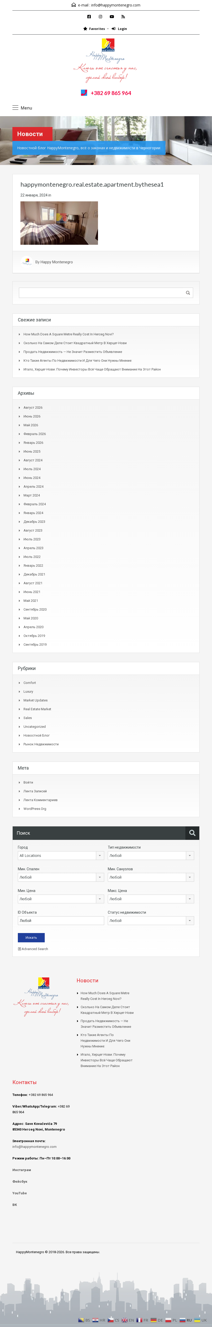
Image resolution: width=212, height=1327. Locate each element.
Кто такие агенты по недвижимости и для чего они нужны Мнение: (78, 360)
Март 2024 (32, 495)
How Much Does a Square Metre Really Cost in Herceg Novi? (69, 334)
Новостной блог (37, 735)
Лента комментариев (41, 800)
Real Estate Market (37, 709)
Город (23, 847)
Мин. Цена (26, 891)
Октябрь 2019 (34, 636)
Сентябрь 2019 (35, 644)
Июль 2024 (32, 469)
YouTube (19, 1193)
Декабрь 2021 (34, 574)
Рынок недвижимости (41, 744)
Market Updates (36, 700)
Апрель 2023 (33, 548)
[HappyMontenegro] (106, 61)
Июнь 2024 (32, 478)
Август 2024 (33, 460)
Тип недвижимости (124, 847)
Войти (28, 782)
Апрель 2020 (33, 627)
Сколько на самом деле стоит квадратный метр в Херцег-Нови (75, 343)
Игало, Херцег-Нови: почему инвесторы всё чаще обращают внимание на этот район (92, 369)
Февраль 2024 (35, 504)
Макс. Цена (117, 891)
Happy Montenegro (57, 262)
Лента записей (35, 791)
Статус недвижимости (127, 912)
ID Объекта (27, 912)
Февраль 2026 (35, 434)
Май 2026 (31, 425)
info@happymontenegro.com (115, 5)
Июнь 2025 (32, 451)
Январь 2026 (33, 443)
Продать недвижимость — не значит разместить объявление (73, 352)
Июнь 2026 (32, 416)
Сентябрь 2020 (35, 609)
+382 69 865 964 (111, 93)
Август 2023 (33, 530)
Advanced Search (34, 949)
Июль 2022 (32, 557)
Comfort (30, 683)
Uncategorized (35, 727)
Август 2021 (33, 583)
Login (122, 29)
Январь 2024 (33, 513)
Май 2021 (31, 601)
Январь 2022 (33, 565)
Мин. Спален (28, 869)
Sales (28, 718)
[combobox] (61, 855)
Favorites (97, 29)
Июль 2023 (32, 539)
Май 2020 (31, 618)
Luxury (28, 691)
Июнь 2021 (32, 592)
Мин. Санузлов (120, 869)
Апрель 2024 (33, 486)
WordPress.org (35, 809)
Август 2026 (33, 407)
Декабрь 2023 (34, 522)
